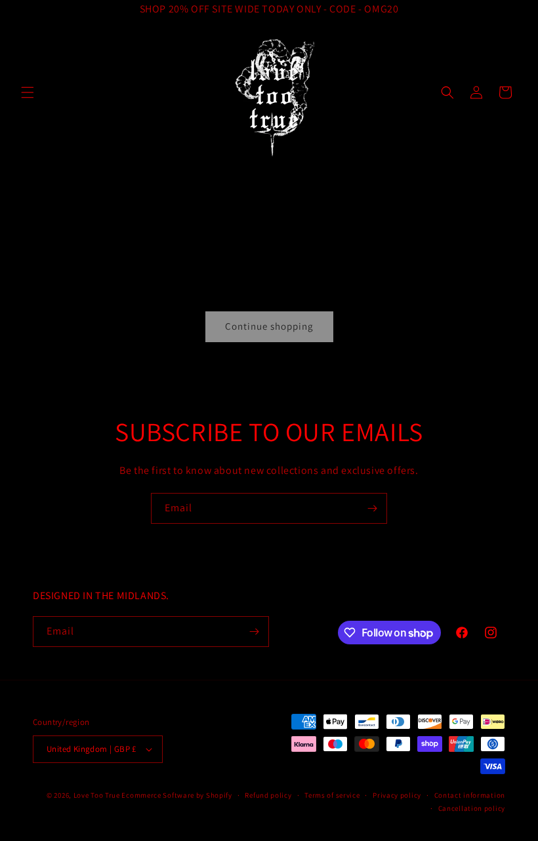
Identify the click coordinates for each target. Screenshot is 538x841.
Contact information (469, 795)
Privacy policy (397, 795)
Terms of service (332, 795)
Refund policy (268, 795)
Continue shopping (269, 326)
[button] (27, 92)
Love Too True (96, 795)
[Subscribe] (372, 508)
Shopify (219, 795)
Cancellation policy (471, 808)
